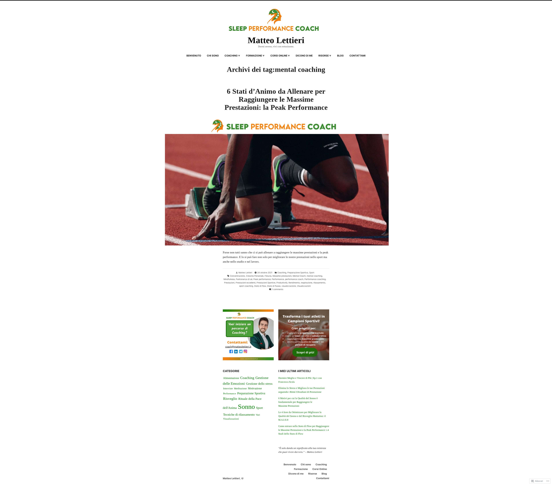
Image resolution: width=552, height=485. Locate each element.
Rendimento (294, 283)
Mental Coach (299, 276)
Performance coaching (315, 279)
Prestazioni (229, 283)
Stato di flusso (273, 286)
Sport (311, 272)
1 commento (277, 289)
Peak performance (262, 279)
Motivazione (255, 388)
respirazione (306, 283)
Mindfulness (229, 279)
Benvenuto (193, 55)
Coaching (281, 272)
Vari (258, 414)
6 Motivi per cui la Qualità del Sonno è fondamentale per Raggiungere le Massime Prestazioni (298, 402)
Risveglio (230, 399)
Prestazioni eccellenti (245, 283)
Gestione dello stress (259, 383)
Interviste (228, 388)
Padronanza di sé (244, 279)
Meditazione (240, 388)
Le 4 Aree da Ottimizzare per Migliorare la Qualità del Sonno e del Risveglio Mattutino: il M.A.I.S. (302, 416)
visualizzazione (289, 286)
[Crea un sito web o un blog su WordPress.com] (242, 478)
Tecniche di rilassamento (239, 414)
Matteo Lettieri (276, 40)
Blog (340, 55)
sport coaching (246, 286)
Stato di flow (260, 286)
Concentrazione (237, 276)
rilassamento (319, 283)
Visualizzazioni (304, 286)
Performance (278, 279)
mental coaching (314, 276)
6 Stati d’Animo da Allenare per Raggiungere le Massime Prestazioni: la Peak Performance (276, 99)
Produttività (281, 283)
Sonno (246, 406)
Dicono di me (304, 55)
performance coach (294, 279)
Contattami (357, 55)
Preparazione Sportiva (297, 272)
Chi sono (213, 55)
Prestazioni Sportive (266, 283)
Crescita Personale (254, 276)
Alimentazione (231, 378)
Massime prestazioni (282, 276)
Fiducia (268, 276)
